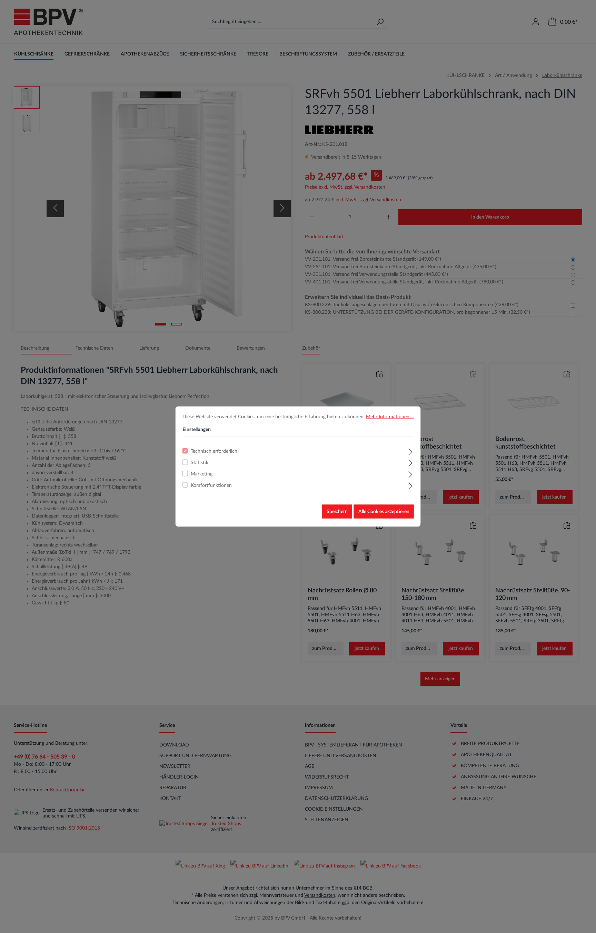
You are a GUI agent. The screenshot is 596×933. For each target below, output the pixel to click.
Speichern (337, 511)
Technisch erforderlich (214, 451)
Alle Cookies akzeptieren (383, 511)
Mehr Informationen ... (390, 416)
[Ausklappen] (410, 451)
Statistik (199, 462)
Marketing (201, 474)
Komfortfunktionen (211, 485)
